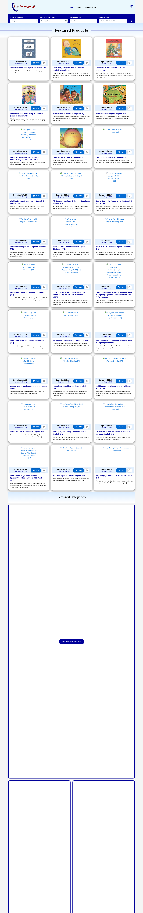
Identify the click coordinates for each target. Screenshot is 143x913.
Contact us (90, 7)
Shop (80, 7)
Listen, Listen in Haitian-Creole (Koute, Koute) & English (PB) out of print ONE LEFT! (69, 294)
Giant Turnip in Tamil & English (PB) (68, 157)
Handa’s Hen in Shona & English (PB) (68, 114)
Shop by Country (75, 17)
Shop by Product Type (47, 17)
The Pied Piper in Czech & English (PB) (69, 476)
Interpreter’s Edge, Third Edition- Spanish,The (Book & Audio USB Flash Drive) (26, 478)
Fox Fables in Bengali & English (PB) (111, 114)
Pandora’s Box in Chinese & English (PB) (27, 432)
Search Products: (105, 17)
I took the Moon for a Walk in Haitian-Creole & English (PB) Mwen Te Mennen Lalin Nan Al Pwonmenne (114, 294)
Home (71, 7)
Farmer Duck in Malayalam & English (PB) (70, 340)
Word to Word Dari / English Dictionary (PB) (28, 68)
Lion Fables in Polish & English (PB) (111, 157)
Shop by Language (16, 17)
